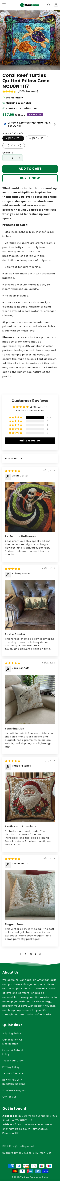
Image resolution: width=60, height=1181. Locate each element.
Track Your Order (13, 1060)
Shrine (45, 1177)
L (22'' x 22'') (13, 145)
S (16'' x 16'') (13, 138)
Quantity (7, 152)
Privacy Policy (11, 1067)
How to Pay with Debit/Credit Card (13, 1081)
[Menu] (4, 5)
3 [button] (31, 954)
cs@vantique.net (18, 1146)
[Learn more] (55, 124)
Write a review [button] (30, 440)
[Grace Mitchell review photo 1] (30, 797)
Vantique (24, 1177)
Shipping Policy (11, 1033)
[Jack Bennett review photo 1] (30, 699)
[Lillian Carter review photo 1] (30, 507)
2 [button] (26, 954)
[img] (12, 471)
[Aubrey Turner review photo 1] (30, 605)
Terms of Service (13, 1073)
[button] (48, 5)
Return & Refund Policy (12, 1052)
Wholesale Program (14, 1090)
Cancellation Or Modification (12, 1041)
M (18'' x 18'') (37, 138)
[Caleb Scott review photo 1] (30, 895)
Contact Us (9, 1096)
